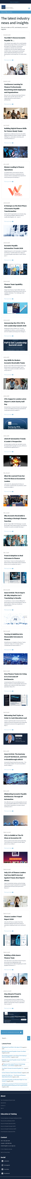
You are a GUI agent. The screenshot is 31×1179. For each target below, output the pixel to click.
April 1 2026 (6, 751)
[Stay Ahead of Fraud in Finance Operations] (15, 1017)
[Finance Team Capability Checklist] (15, 308)
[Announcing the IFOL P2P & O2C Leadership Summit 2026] (15, 345)
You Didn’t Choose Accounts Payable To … (13, 1068)
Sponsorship (3, 1102)
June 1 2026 (6, 357)
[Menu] (29, 8)
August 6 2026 (6, 34)
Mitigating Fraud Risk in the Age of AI (12, 1047)
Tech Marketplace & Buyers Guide (8, 1100)
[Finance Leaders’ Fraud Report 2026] (15, 940)
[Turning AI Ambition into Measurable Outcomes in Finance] (15, 659)
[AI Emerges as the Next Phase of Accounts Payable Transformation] (15, 230)
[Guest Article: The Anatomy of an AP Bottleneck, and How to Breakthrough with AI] (15, 778)
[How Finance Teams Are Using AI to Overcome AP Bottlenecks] (15, 700)
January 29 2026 (7, 990)
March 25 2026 (6, 869)
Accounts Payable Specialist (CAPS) (8, 1123)
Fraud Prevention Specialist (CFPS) (8, 1131)
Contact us (3, 1105)
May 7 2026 (6, 552)
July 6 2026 (6, 125)
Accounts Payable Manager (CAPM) (8, 1126)
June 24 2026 (6, 202)
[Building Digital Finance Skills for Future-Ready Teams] (15, 152)
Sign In (2, 1108)
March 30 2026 (7, 832)
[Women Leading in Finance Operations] (15, 190)
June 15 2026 (6, 281)
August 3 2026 (6, 81)
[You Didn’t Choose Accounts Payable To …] (15, 69)
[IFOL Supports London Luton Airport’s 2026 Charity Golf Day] (15, 423)
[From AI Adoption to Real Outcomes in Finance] (15, 577)
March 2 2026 (6, 952)
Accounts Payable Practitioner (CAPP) (8, 1128)
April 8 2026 (6, 712)
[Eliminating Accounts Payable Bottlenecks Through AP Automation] (15, 820)
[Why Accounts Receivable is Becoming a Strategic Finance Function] (15, 540)
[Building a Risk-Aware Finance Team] (15, 978)
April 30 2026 (6, 589)
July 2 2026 (6, 164)
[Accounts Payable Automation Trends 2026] (15, 269)
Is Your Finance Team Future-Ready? (12, 1072)
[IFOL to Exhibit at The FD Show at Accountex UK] (15, 857)
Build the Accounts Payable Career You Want (14, 1051)
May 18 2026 (6, 472)
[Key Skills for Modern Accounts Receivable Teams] (15, 383)
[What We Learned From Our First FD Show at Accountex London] (15, 500)
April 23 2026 (6, 671)
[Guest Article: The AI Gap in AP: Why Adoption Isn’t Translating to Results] (15, 619)
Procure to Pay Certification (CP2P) (8, 1120)
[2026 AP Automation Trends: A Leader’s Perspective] (15, 460)
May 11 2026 (6, 512)
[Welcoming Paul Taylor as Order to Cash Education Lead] (15, 739)
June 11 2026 (6, 320)
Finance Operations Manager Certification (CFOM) (11, 1118)
